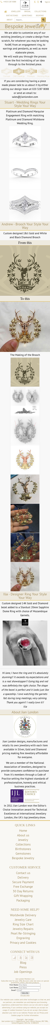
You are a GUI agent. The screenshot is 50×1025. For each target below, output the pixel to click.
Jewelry (23, 840)
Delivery (23, 877)
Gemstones (27, 15)
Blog (23, 962)
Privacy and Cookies (23, 942)
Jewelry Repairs (23, 929)
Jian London (29, 1019)
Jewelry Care (23, 920)
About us (23, 835)
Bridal (27, 11)
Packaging (23, 900)
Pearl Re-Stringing (23, 933)
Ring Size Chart (23, 924)
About (10, 19)
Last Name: (14, 987)
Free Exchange (23, 886)
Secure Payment (23, 882)
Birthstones (12, 15)
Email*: (14, 990)
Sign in (47, 2)
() (45, 25)
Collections (40, 11)
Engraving (23, 938)
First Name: (14, 985)
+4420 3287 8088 (9, 2)
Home (23, 830)
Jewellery (16, 11)
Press (23, 967)
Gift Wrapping (23, 896)
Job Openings (23, 972)
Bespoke (40, 15)
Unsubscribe (25, 995)
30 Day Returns (23, 891)
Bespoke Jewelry (23, 858)
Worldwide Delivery (23, 915)
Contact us (23, 873)
